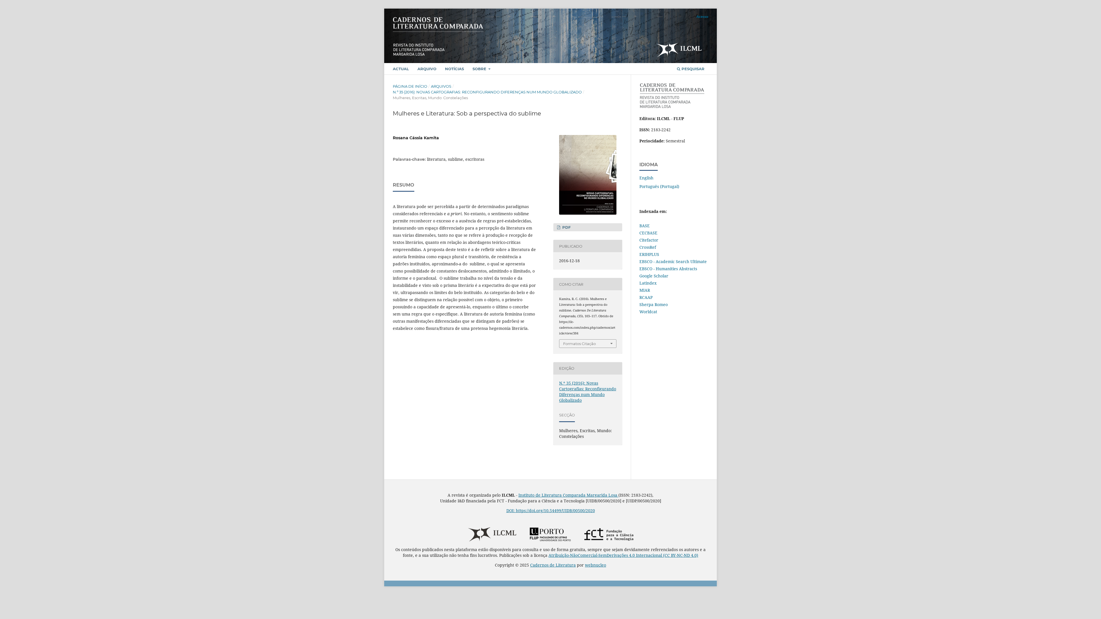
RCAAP (646, 297)
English (646, 178)
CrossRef (647, 247)
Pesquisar (692, 68)
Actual (401, 68)
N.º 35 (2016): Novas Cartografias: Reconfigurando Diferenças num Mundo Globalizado (487, 92)
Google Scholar (653, 276)
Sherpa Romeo (653, 304)
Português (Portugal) (659, 186)
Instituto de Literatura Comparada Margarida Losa (568, 495)
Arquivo (426, 68)
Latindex (648, 283)
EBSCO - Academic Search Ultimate (673, 261)
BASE (644, 225)
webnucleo (595, 565)
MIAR (644, 290)
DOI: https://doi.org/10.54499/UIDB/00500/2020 (550, 510)
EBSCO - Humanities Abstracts (668, 268)
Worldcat (648, 311)
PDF (566, 227)
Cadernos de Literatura (553, 565)
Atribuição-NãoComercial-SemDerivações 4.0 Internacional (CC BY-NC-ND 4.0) (623, 555)
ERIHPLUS (649, 254)
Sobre (480, 68)
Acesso (702, 17)
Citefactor (648, 240)
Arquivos (441, 86)
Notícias (454, 68)
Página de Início (410, 86)
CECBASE (648, 233)
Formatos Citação (579, 343)
